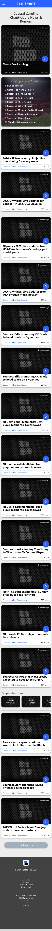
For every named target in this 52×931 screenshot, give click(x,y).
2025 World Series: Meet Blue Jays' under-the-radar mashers (25, 829)
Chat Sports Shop (26, 898)
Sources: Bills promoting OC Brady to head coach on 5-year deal (25, 336)
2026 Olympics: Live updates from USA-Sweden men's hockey (25, 293)
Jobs (26, 900)
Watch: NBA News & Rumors (22, 122)
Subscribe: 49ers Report (19, 102)
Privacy (26, 905)
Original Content (26, 884)
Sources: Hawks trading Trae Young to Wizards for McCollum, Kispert (25, 551)
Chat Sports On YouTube (26, 895)
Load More (24, 845)
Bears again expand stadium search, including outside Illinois (24, 744)
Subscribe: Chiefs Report (19, 118)
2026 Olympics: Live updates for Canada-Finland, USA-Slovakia (23, 202)
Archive (26, 882)
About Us (26, 880)
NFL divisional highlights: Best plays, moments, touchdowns (22, 423)
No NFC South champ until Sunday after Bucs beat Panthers (25, 593)
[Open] (45, 59)
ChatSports (26, 3)
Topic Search (26, 887)
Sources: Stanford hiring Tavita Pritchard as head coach (23, 786)
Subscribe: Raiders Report (20, 97)
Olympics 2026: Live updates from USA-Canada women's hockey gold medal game (25, 249)
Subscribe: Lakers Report (19, 106)
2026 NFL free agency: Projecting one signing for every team (24, 160)
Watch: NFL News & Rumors (21, 89)
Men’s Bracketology (15, 64)
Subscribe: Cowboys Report (20, 93)
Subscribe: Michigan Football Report (25, 110)
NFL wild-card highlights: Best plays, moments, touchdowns (22, 466)
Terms (26, 903)
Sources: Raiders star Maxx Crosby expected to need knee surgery (25, 678)
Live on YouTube (15, 85)
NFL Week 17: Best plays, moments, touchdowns (26, 636)
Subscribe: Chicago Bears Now (22, 114)
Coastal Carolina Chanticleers (15, 72)
